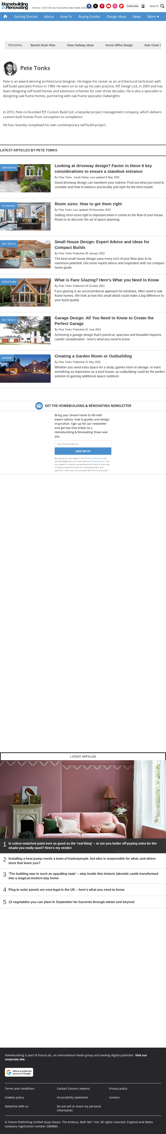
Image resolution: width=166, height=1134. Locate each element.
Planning (8, 206)
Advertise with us (16, 1106)
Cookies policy (14, 1097)
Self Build (9, 243)
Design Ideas (116, 16)
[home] (5, 16)
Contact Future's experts (73, 1088)
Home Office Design (119, 45)
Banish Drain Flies (43, 45)
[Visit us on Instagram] (115, 6)
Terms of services (94, 458)
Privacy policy (118, 1088)
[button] (156, 6)
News (137, 16)
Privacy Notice (98, 461)
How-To (66, 16)
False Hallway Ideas (80, 45)
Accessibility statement (72, 1097)
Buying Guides (89, 16)
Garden (7, 358)
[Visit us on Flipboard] (121, 6)
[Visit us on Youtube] (108, 6)
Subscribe (132, 6)
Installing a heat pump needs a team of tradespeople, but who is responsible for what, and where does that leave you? (82, 861)
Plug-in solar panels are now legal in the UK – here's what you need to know (66, 889)
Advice (49, 16)
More (152, 16)
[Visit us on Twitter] (95, 6)
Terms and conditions (19, 1088)
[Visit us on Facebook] (89, 6)
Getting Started (25, 16)
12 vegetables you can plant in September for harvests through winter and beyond (71, 902)
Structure (9, 282)
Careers (114, 1097)
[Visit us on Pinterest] (102, 6)
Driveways (9, 167)
